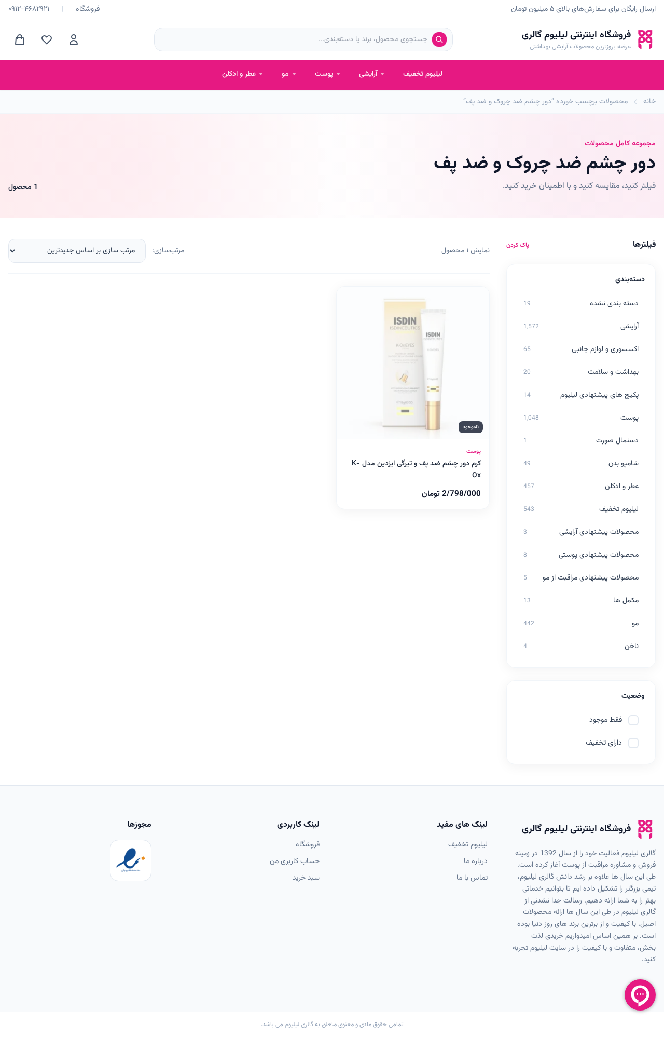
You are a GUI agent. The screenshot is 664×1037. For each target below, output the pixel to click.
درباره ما (476, 861)
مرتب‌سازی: (168, 251)
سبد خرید (306, 878)
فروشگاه (88, 9)
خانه (649, 102)
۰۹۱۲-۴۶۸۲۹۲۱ (28, 9)
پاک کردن (517, 245)
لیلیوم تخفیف (422, 74)
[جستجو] (439, 39)
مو (285, 74)
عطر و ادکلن (239, 74)
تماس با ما (472, 878)
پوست (324, 74)
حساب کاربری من (295, 861)
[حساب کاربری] (73, 39)
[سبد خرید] (19, 39)
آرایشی (368, 74)
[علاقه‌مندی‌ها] (46, 39)
